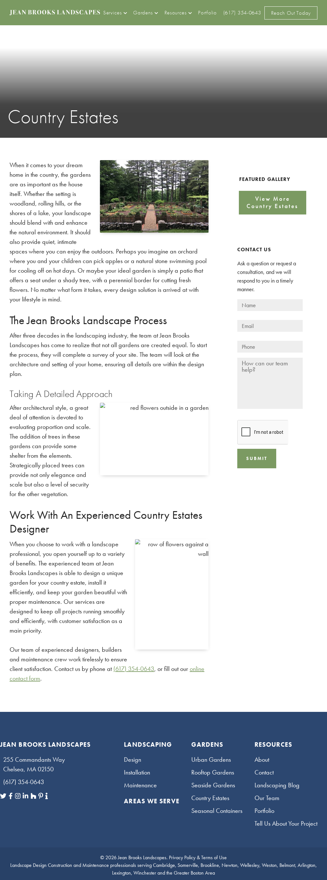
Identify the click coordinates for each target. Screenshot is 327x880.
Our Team (267, 798)
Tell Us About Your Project (286, 823)
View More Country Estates (272, 202)
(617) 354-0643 (133, 669)
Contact (264, 772)
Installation (137, 772)
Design (132, 759)
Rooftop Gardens (212, 772)
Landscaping (148, 744)
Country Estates (210, 798)
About (262, 759)
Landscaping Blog (277, 785)
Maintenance (140, 785)
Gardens (207, 744)
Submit (256, 458)
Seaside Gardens (213, 785)
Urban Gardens (211, 759)
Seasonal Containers (216, 810)
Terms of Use (214, 857)
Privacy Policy (182, 857)
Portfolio (264, 810)
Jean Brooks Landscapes (142, 857)
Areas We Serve (151, 801)
